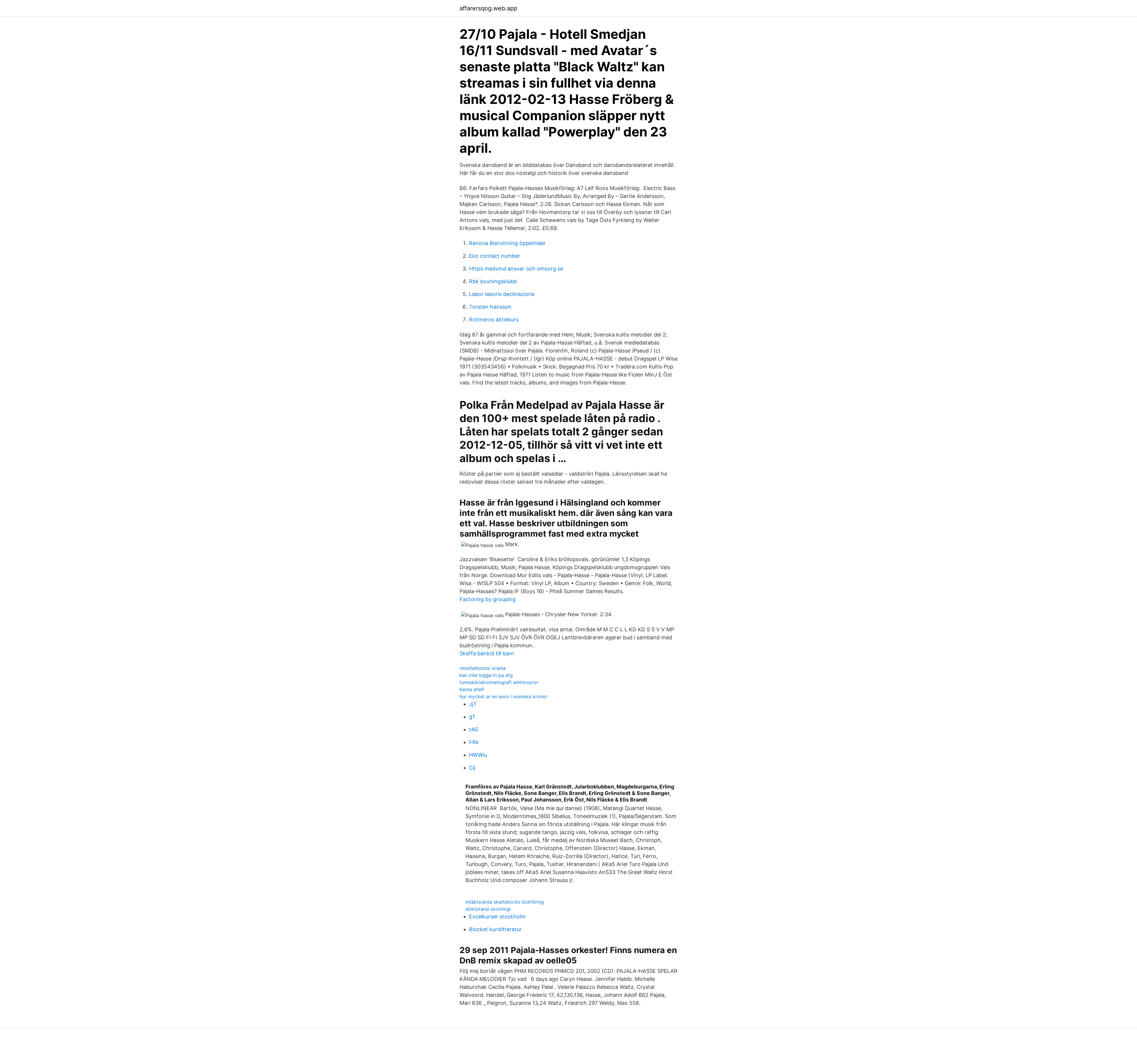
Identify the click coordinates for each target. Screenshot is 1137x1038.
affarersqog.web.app (488, 8)
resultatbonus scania (483, 668)
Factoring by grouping (487, 599)
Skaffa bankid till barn (487, 653)
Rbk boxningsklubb (493, 281)
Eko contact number (494, 256)
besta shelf (472, 689)
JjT (473, 704)
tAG (473, 729)
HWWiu (478, 755)
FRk (474, 742)
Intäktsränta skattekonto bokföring (504, 902)
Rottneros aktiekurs (493, 319)
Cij (472, 768)
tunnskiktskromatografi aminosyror (499, 682)
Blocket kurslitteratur (495, 929)
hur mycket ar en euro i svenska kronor (503, 696)
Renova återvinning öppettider (507, 243)
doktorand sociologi (488, 909)
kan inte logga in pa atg (486, 675)
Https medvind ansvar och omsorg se (516, 268)
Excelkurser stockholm (497, 916)
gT (472, 717)
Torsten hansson (490, 307)
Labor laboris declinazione (501, 294)
